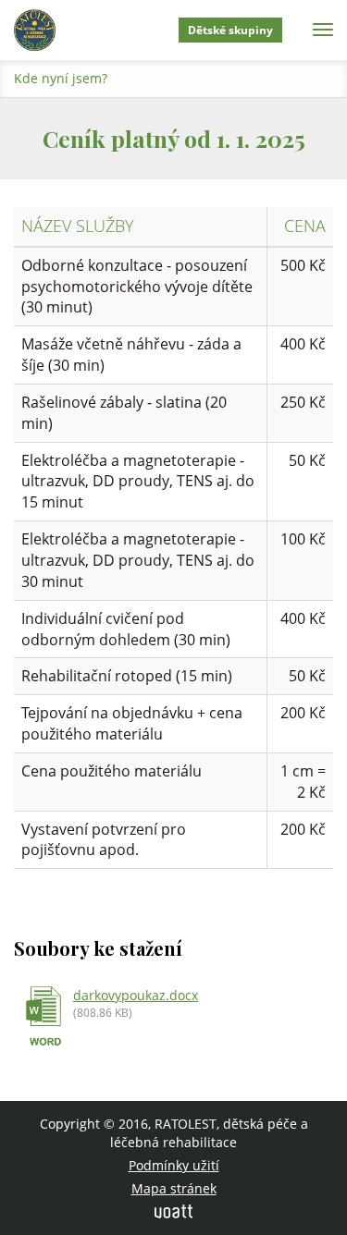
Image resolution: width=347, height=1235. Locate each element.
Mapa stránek (174, 1188)
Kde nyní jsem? (60, 78)
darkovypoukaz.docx (135, 995)
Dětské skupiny (230, 30)
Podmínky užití (174, 1165)
